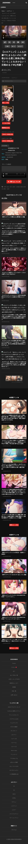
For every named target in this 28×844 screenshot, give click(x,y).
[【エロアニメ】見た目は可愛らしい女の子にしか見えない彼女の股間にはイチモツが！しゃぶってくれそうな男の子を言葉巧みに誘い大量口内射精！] (14, 456)
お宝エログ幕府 (14, 762)
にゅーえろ (14, 746)
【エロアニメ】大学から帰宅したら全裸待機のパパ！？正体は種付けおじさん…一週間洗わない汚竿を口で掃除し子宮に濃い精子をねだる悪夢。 (14, 442)
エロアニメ (14, 77)
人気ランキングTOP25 (14, 679)
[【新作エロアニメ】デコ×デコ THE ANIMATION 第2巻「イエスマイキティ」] (14, 587)
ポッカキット (14, 730)
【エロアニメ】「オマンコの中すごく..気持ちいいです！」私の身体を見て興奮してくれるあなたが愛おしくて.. (14, 250)
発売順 (14, 687)
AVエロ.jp (14, 829)
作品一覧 (14, 691)
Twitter (14, 663)
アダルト (13, 667)
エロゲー (14, 809)
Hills (7, 159)
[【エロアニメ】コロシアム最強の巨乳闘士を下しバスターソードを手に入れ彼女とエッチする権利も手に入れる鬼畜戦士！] (14, 226)
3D (14, 790)
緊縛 (21, 186)
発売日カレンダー (14, 683)
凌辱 (5, 186)
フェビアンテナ (14, 722)
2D (14, 786)
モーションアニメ (14, 817)
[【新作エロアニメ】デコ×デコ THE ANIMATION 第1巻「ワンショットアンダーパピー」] (14, 609)
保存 (23, 42)
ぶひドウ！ (14, 734)
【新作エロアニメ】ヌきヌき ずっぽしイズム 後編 (14, 574)
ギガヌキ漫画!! (14, 726)
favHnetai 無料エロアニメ (14, 711)
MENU (4, 7)
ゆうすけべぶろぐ (14, 770)
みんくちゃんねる (14, 766)
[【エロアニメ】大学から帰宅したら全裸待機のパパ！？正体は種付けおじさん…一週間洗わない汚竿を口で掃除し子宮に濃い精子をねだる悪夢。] (14, 432)
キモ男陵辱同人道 (14, 774)
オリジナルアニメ (14, 813)
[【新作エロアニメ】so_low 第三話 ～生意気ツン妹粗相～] (14, 544)
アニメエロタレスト (14, 715)
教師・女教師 (16, 186)
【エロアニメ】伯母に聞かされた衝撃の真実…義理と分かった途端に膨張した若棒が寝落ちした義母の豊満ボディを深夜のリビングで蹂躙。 (14, 516)
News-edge (14, 750)
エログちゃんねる (14, 719)
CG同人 (14, 798)
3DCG (14, 794)
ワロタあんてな (14, 758)
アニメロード (14, 754)
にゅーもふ (14, 742)
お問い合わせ (14, 695)
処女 (8, 186)
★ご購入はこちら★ (14, 181)
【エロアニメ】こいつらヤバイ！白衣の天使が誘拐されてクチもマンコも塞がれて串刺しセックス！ (14, 297)
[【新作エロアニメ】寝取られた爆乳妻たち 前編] (14, 208)
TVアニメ (14, 802)
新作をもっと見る (14, 648)
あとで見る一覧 (14, 675)
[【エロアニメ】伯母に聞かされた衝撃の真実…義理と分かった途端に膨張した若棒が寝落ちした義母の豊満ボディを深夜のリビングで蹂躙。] (14, 506)
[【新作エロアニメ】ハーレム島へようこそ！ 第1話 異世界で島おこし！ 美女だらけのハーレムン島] (14, 631)
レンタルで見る (6, 123)
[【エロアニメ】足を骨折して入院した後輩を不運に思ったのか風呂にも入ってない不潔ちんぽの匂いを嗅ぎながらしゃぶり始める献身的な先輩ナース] (14, 308)
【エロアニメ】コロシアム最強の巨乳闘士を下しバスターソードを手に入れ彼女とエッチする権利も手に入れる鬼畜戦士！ (14, 232)
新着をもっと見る (14, 525)
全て (14, 671)
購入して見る (5, 102)
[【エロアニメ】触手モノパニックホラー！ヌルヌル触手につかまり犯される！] (14, 264)
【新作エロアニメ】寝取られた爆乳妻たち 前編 (13, 216)
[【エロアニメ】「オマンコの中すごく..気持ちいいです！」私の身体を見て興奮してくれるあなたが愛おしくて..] (14, 243)
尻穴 (11, 186)
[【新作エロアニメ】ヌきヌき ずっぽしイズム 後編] (14, 566)
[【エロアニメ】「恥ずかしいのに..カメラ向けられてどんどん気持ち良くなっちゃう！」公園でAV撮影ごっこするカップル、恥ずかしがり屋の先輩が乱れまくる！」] (14, 355)
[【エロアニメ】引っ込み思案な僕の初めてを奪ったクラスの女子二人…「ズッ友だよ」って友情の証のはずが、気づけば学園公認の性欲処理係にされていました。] (14, 332)
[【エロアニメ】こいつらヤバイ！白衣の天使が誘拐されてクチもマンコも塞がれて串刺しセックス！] (14, 287)
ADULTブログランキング (14, 707)
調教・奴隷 (6, 189)
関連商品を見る (6, 127)
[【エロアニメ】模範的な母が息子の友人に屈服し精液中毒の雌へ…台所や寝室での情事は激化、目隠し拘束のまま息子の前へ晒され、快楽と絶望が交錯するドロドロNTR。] (14, 407)
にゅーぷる (14, 738)
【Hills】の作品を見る (7, 134)
